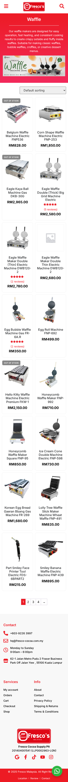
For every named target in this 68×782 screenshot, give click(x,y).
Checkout (9, 706)
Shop (6, 711)
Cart (6, 700)
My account (10, 689)
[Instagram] (51, 757)
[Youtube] (42, 757)
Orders (7, 695)
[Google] (17, 757)
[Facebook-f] (25, 757)
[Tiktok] (34, 757)
